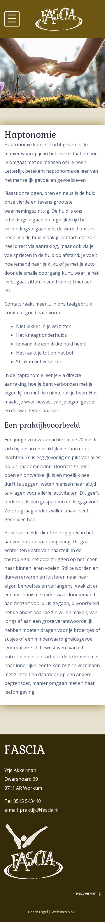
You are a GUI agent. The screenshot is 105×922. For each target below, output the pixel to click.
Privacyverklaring (87, 893)
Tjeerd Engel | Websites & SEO (52, 911)
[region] (52, 73)
